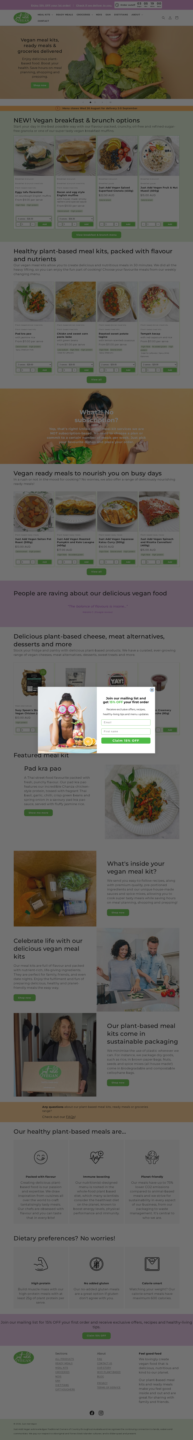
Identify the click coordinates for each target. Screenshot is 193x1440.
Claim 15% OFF (125, 740)
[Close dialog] (152, 690)
